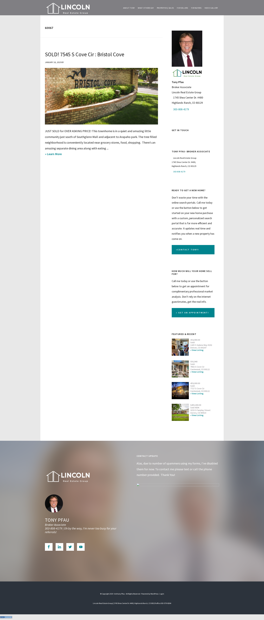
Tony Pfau (57, 520)
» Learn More (57, 154)
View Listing (197, 350)
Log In (162, 594)
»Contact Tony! (187, 249)
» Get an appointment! (192, 312)
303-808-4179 (181, 109)
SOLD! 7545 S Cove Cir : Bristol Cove (84, 54)
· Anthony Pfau (119, 594)
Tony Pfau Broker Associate (68, 8)
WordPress (154, 594)
